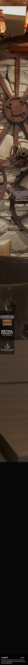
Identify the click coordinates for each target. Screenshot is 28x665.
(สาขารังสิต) (7, 320)
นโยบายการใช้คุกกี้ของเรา (6, 663)
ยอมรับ (22, 657)
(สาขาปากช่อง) (7, 324)
